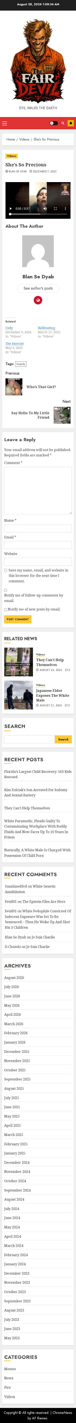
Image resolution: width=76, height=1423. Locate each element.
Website (10, 553)
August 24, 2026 (51, 670)
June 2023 (12, 1328)
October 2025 (15, 1070)
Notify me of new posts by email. (34, 609)
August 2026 (14, 977)
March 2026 (13, 1024)
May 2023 (12, 1338)
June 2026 (12, 996)
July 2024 (11, 1208)
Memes (10, 1369)
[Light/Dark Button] (54, 123)
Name (10, 520)
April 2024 (12, 1236)
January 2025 (15, 1153)
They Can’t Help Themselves (50, 662)
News (8, 1378)
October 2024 (15, 1181)
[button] (4, 123)
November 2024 (17, 1171)
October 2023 (15, 1291)
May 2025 (12, 1116)
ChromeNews (62, 1412)
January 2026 (15, 1042)
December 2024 (16, 1162)
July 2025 (11, 1097)
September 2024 (17, 1190)
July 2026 (11, 986)
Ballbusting (46, 328)
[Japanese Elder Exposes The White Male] (18, 695)
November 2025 (17, 1060)
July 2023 (11, 1319)
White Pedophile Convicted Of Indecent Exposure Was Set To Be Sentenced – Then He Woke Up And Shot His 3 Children (38, 919)
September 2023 (17, 1301)
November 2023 (17, 1282)
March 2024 (13, 1245)
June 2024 (12, 1217)
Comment (13, 462)
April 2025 (12, 1125)
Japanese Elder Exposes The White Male (52, 695)
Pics (7, 1387)
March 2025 (13, 1134)
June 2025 (12, 1107)
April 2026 (12, 1014)
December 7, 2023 (45, 171)
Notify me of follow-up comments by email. (33, 598)
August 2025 (14, 1088)
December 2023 (16, 1273)
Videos (11, 156)
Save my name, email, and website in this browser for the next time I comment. (38, 575)
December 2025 (16, 1051)
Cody (9, 328)
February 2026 (16, 1033)
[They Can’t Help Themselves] (18, 662)
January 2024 (15, 1264)
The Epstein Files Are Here (43, 901)
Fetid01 (11, 901)
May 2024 (12, 1227)
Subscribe (71, 123)
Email (10, 537)
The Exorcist (14, 343)
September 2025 (17, 1079)
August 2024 (14, 1199)
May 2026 (12, 1005)
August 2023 (14, 1310)
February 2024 (16, 1255)
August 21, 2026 (51, 705)
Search (14, 726)
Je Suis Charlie (43, 937)
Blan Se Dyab (18, 171)
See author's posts (38, 288)
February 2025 (16, 1144)
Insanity (20, 364)
